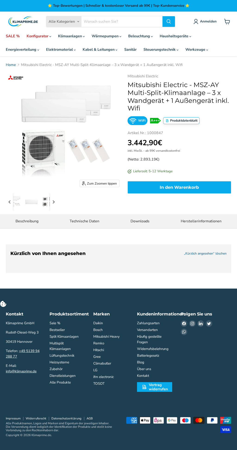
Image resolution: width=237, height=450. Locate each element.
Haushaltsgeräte (174, 36)
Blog (140, 362)
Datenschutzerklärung (66, 418)
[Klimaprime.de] (23, 21)
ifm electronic (103, 376)
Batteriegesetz (148, 355)
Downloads (140, 221)
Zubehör (56, 369)
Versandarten (147, 329)
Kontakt (143, 375)
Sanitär (130, 49)
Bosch (98, 329)
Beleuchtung (139, 36)
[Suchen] (168, 21)
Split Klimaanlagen (64, 336)
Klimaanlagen (70, 36)
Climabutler (102, 363)
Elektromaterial (60, 49)
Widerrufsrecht (36, 418)
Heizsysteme (59, 362)
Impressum (13, 418)
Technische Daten (84, 221)
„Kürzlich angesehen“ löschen (205, 253)
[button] (14, 202)
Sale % (55, 323)
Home (11, 65)
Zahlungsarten (148, 323)
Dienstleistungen (63, 375)
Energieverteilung (21, 49)
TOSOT (99, 383)
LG (95, 370)
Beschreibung (27, 221)
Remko (98, 343)
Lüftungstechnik (62, 355)
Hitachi (98, 350)
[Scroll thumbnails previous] (9, 202)
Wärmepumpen (105, 36)
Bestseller (57, 329)
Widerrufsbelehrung (152, 348)
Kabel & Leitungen (99, 49)
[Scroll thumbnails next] (53, 202)
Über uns (144, 369)
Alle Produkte (60, 382)
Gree (97, 356)
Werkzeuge (195, 49)
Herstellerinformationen (201, 221)
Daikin (98, 323)
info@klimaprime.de (21, 371)
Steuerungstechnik (160, 49)
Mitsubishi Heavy (106, 336)
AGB (90, 418)
